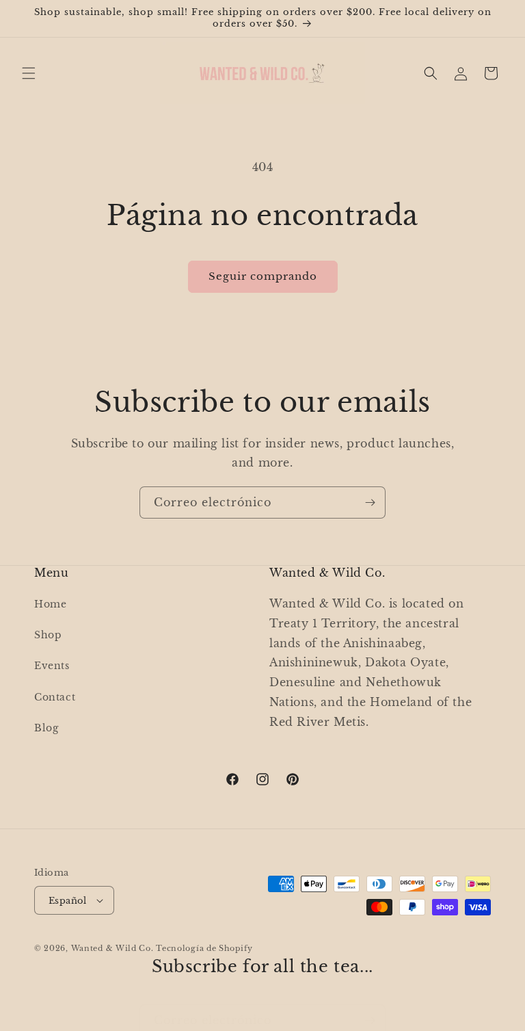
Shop (48, 635)
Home (50, 604)
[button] (29, 73)
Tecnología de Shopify (204, 948)
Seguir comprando (262, 276)
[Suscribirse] (370, 502)
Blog (46, 728)
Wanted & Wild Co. (112, 948)
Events (52, 666)
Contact (54, 697)
